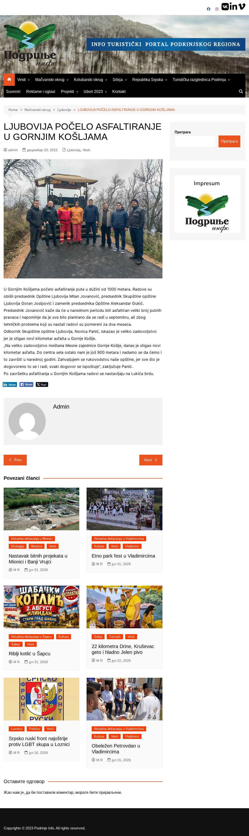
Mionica (36, 546)
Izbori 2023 (93, 91)
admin (13, 150)
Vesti (21, 80)
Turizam (115, 637)
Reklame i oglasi (40, 91)
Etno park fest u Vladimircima (123, 556)
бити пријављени (105, 792)
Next (148, 460)
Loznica (16, 729)
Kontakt (118, 91)
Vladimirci (132, 546)
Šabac (15, 644)
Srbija (118, 80)
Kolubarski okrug (88, 80)
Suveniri (13, 91)
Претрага (183, 132)
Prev (18, 460)
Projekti (67, 91)
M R (16, 570)
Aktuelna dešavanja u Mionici (32, 539)
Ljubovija (73, 150)
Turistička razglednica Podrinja (199, 80)
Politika (34, 729)
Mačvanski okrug (49, 80)
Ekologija (17, 546)
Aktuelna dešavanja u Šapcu (31, 637)
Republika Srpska (147, 80)
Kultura (99, 546)
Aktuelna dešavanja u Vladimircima (119, 539)
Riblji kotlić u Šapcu (29, 653)
